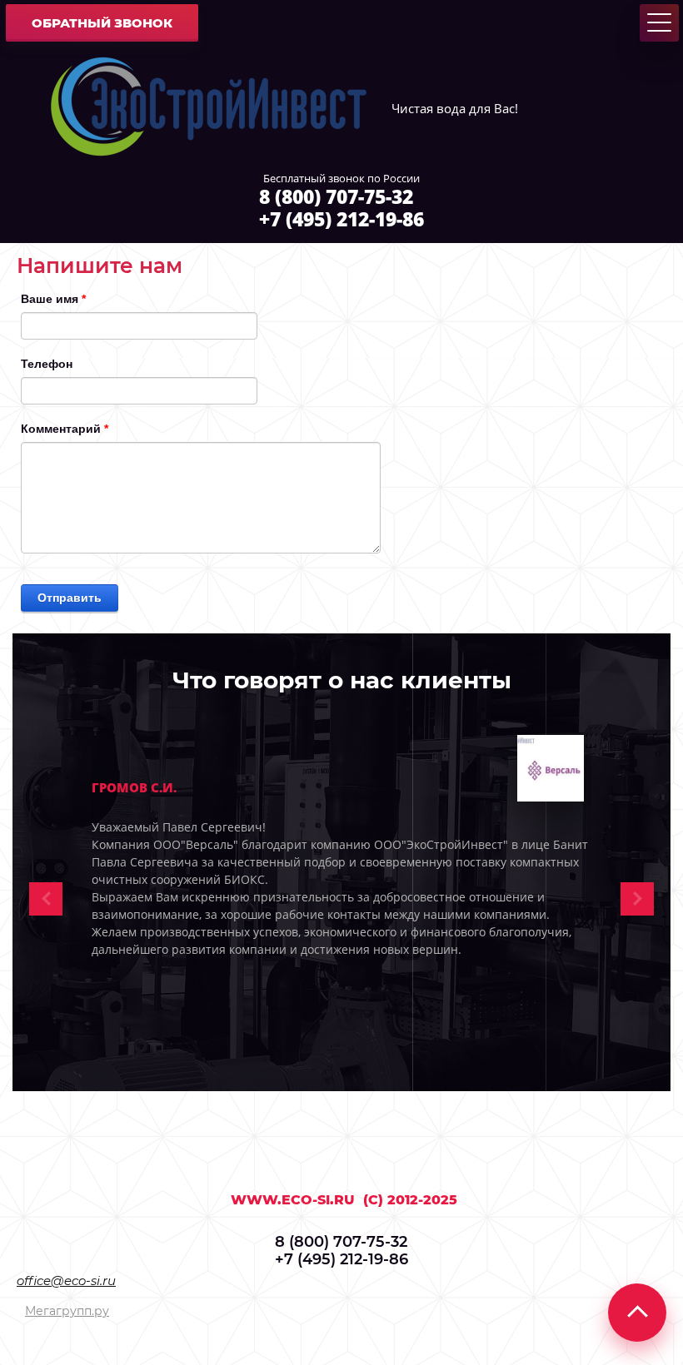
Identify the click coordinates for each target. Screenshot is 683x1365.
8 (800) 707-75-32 (336, 196)
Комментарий (64, 428)
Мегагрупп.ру (67, 1310)
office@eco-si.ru (66, 1280)
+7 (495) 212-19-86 (341, 219)
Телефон (46, 363)
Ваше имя (53, 298)
